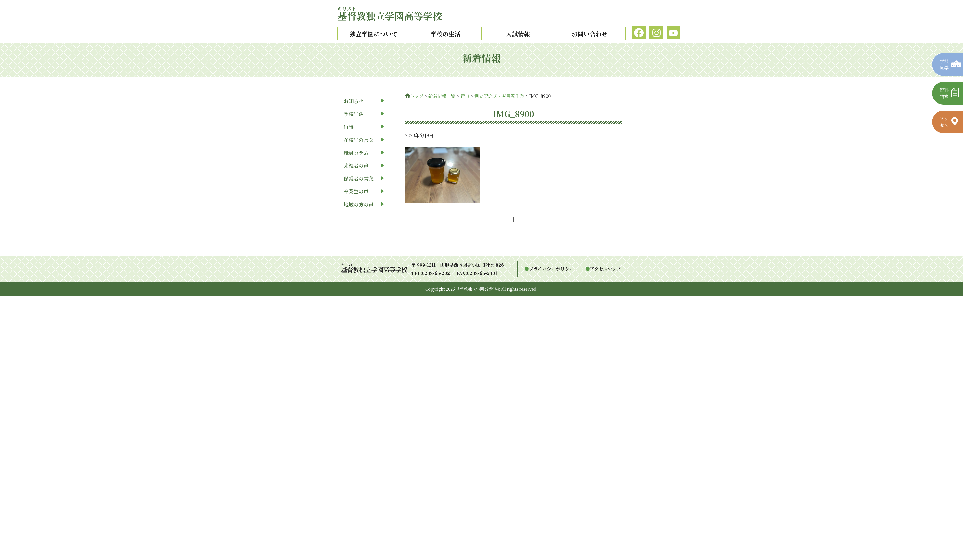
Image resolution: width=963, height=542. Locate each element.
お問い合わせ (590, 33)
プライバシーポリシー (551, 268)
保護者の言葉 (359, 178)
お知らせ (353, 101)
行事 (349, 126)
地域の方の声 (359, 204)
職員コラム (356, 152)
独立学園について (374, 33)
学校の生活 (446, 33)
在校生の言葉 (359, 139)
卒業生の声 (356, 191)
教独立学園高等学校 (389, 16)
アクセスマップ (605, 268)
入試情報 (518, 33)
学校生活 (354, 113)
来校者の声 (356, 165)
